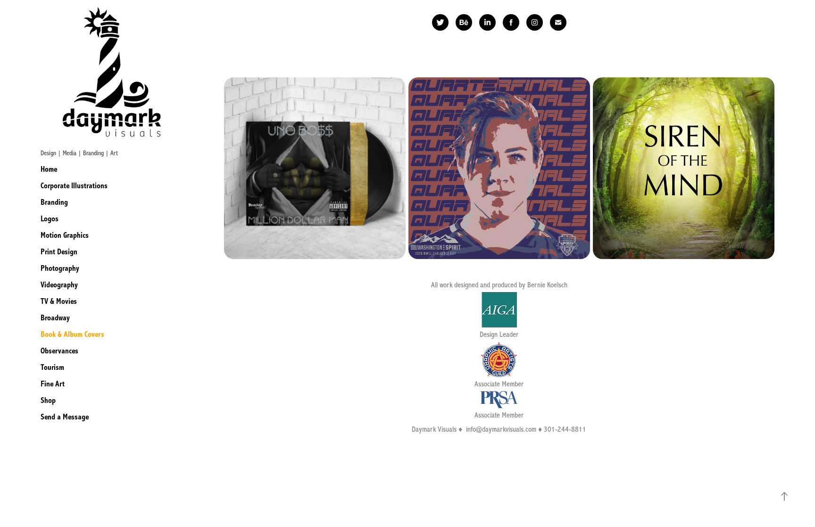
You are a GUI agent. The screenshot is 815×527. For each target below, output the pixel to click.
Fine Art (53, 383)
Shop (48, 400)
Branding (54, 202)
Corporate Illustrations (74, 185)
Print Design (59, 251)
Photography (60, 268)
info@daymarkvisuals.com (501, 429)
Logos (49, 218)
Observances (59, 350)
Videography (59, 284)
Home (49, 169)
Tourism (52, 367)
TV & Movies (59, 301)
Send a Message (65, 416)
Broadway (55, 317)
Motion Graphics (65, 235)
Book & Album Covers (72, 334)
